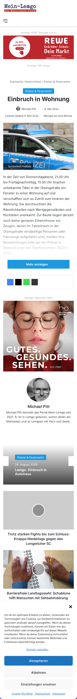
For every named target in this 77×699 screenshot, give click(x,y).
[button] (70, 607)
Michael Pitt (29, 109)
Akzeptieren (38, 661)
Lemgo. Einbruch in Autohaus (31, 472)
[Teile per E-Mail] (34, 282)
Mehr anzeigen (37, 264)
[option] (38, 461)
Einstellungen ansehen (38, 684)
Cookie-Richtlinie (22, 693)
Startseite (16, 81)
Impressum (58, 693)
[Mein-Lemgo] (20, 8)
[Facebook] (10, 282)
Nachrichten (33, 81)
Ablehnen (38, 673)
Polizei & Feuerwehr (57, 81)
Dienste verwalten (37, 649)
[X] (18, 282)
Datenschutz (42, 693)
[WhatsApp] (26, 282)
